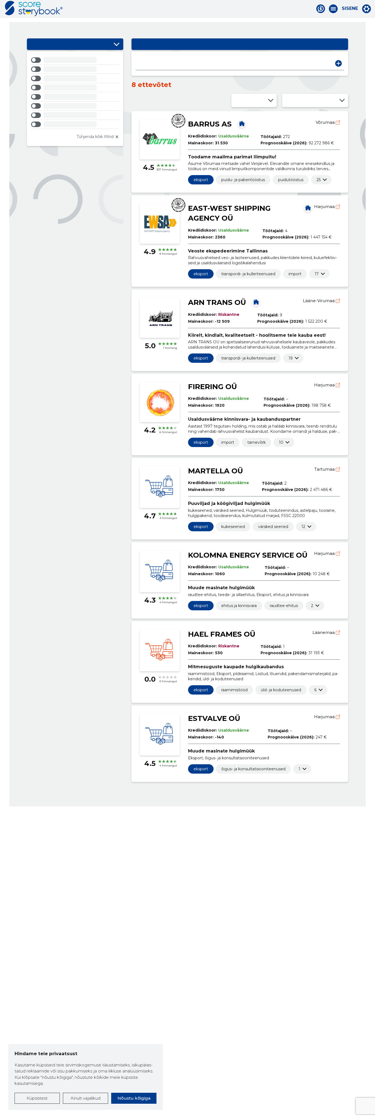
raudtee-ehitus (284, 605)
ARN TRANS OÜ (217, 302)
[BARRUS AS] (242, 123)
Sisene (350, 8)
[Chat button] (320, 8)
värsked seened (273, 526)
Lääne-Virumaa (319, 300)
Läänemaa (324, 632)
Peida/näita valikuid (116, 44)
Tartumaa (325, 469)
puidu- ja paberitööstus (243, 179)
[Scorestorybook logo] (34, 8)
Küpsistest (37, 1098)
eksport (201, 179)
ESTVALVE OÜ (214, 718)
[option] (75, 61)
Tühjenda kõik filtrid (95, 136)
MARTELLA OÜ (215, 471)
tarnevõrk (256, 442)
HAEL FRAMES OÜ (221, 634)
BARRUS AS (210, 124)
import (295, 273)
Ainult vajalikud (85, 1098)
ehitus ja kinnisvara (239, 605)
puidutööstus (290, 179)
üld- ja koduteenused (281, 689)
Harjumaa (325, 206)
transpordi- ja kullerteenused (248, 273)
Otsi (338, 63)
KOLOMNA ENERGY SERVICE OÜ (247, 555)
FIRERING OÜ (212, 386)
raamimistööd (234, 689)
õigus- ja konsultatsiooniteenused (253, 768)
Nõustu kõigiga (133, 1098)
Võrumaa (326, 122)
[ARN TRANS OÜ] (256, 302)
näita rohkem (319, 179)
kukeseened (233, 526)
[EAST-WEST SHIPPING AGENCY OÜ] (308, 208)
